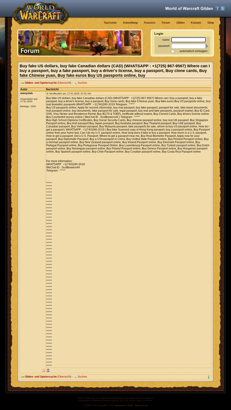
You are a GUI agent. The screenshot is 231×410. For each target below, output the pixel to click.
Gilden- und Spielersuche (41, 82)
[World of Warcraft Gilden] (189, 8)
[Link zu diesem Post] (47, 93)
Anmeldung (130, 22)
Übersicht (64, 82)
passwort (163, 45)
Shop (210, 22)
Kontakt (196, 22)
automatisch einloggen (194, 51)
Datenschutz (141, 405)
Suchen (82, 82)
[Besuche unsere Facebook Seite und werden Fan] (217, 8)
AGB (130, 405)
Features (149, 22)
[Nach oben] (208, 377)
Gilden (180, 22)
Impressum (120, 405)
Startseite (110, 22)
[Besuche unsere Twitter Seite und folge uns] (222, 8)
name (165, 39)
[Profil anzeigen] (48, 370)
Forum (166, 22)
